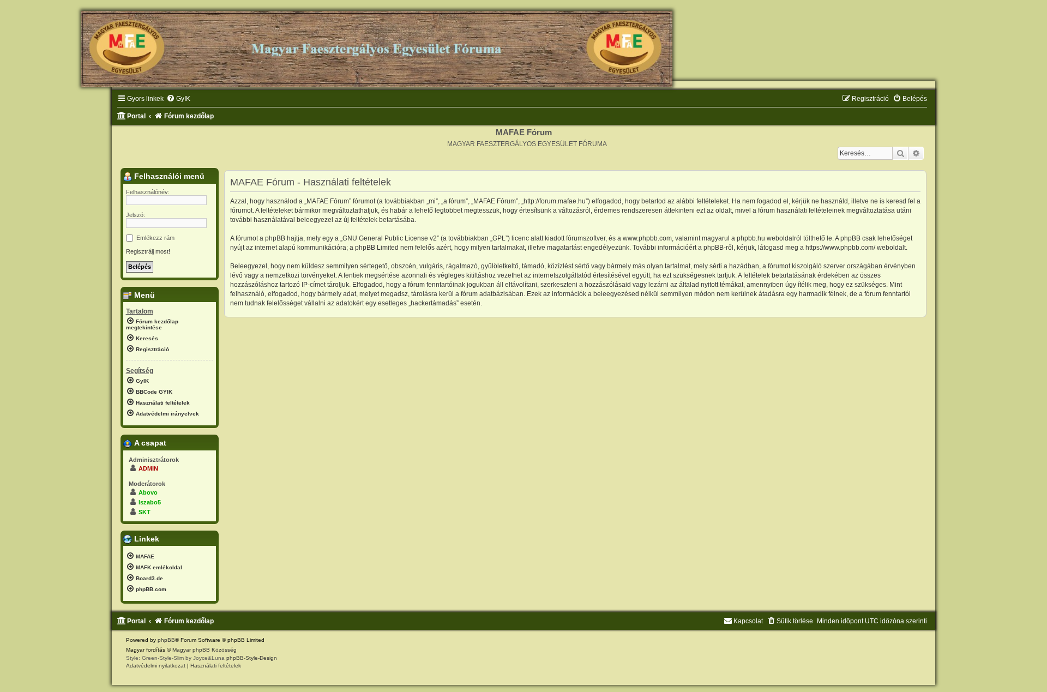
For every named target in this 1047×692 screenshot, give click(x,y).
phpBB (166, 640)
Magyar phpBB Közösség (204, 650)
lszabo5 (150, 502)
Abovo (148, 492)
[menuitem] (178, 99)
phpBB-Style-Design (251, 658)
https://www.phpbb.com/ (840, 247)
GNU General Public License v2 (389, 238)
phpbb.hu (751, 238)
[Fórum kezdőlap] (377, 45)
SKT (145, 512)
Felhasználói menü (168, 176)
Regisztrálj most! (148, 251)
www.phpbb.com (647, 238)
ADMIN (148, 468)
